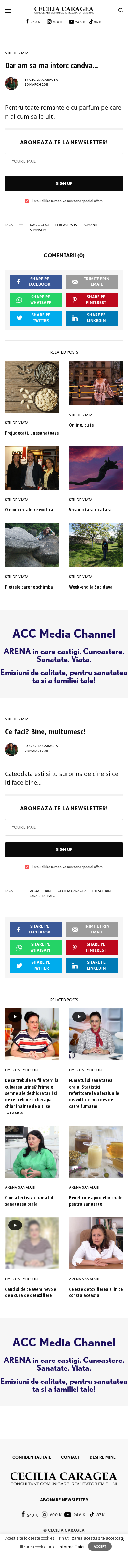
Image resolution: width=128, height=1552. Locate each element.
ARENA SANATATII (20, 1187)
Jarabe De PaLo (42, 895)
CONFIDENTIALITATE (31, 1457)
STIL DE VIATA (16, 53)
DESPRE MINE (103, 1457)
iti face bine (102, 890)
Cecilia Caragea (72, 890)
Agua (34, 890)
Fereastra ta (66, 224)
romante (90, 224)
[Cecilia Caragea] (64, 10)
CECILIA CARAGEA (43, 79)
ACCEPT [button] (100, 1546)
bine (48, 890)
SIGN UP (64, 183)
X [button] (122, 1539)
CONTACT (70, 1457)
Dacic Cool (40, 224)
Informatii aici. (72, 1546)
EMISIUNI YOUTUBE (22, 1070)
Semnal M (38, 229)
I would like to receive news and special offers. (67, 201)
